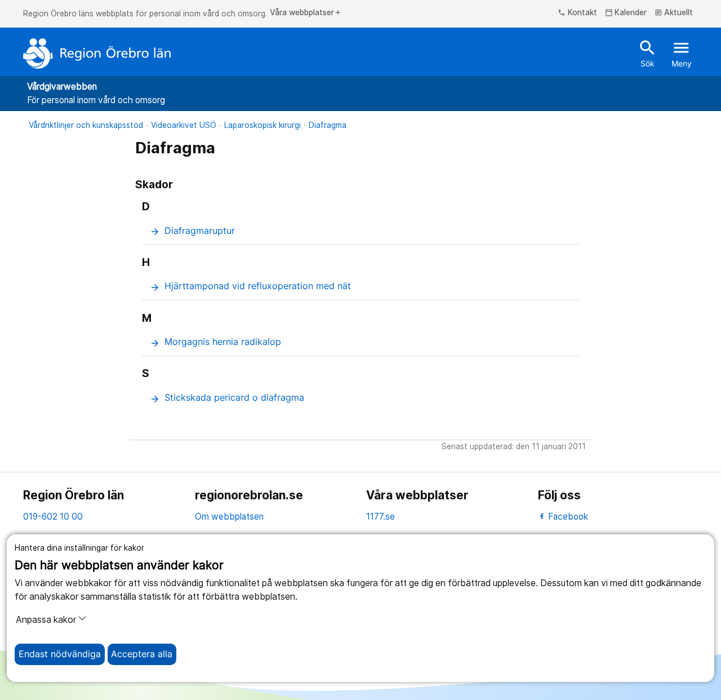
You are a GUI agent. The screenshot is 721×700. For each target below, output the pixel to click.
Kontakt (577, 13)
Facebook (567, 516)
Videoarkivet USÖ (183, 125)
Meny (681, 53)
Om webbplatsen (229, 516)
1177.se (380, 516)
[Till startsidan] (96, 54)
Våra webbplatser (306, 13)
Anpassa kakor (46, 619)
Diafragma (327, 125)
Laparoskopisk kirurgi (262, 125)
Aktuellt (674, 13)
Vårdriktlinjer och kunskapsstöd (86, 125)
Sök (647, 53)
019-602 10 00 (53, 516)
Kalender (626, 13)
